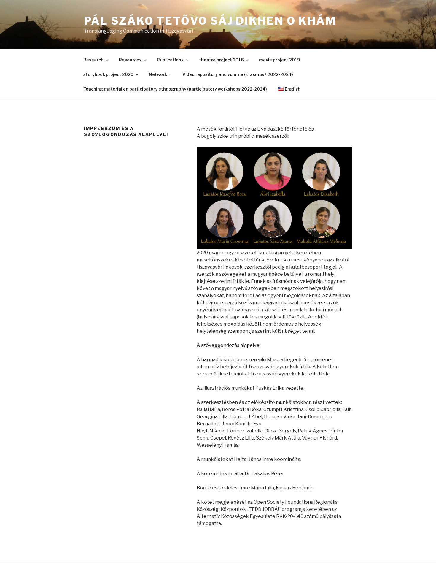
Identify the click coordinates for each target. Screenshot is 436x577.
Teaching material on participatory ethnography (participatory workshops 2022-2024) (175, 88)
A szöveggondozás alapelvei (229, 345)
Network (158, 74)
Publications (170, 59)
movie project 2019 (279, 59)
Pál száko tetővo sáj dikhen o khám (210, 20)
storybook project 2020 (108, 74)
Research (93, 59)
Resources (130, 59)
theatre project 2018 (221, 59)
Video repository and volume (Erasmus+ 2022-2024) (237, 74)
